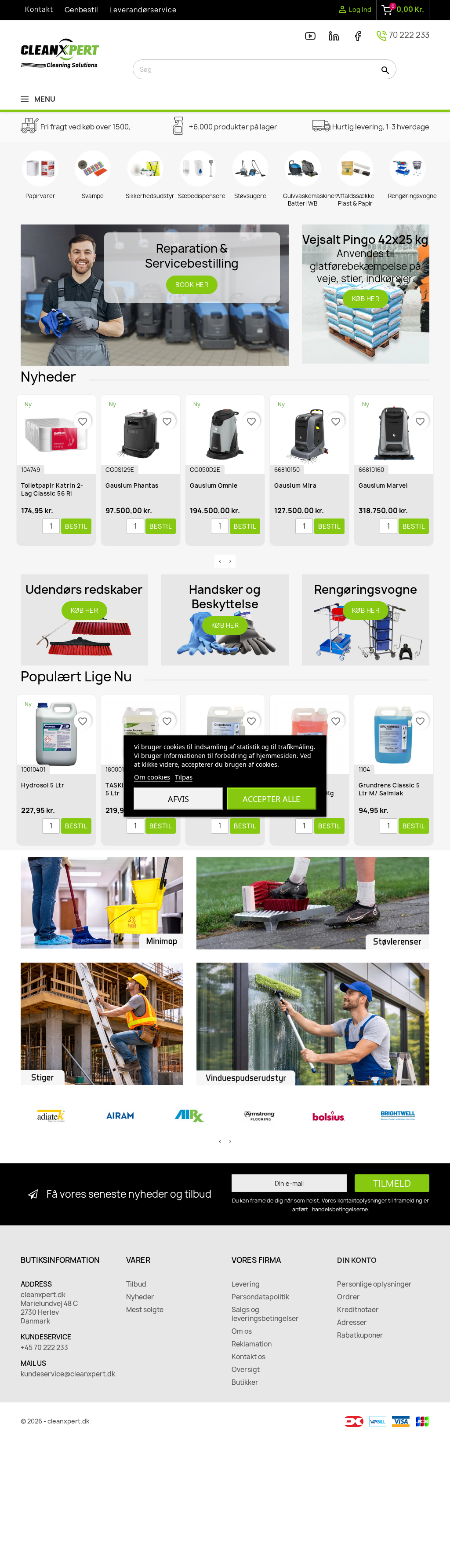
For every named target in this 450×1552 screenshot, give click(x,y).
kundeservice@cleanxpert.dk (67, 1374)
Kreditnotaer (358, 1310)
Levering (246, 1284)
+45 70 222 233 (44, 1347)
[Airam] (120, 1116)
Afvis (178, 799)
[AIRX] (190, 1116)
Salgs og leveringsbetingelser (265, 1314)
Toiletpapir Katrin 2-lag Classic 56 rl (52, 489)
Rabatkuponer (360, 1335)
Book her (191, 284)
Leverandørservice (143, 10)
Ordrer (348, 1297)
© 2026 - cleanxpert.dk (55, 1421)
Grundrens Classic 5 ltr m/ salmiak (389, 789)
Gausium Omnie (214, 485)
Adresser (352, 1322)
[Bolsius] (329, 1116)
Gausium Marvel (383, 485)
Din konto (357, 1260)
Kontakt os (248, 1357)
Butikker (245, 1382)
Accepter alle (271, 799)
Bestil (76, 526)
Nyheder (140, 1297)
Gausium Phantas (132, 485)
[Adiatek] (51, 1116)
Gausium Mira (295, 485)
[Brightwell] (398, 1116)
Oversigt (246, 1369)
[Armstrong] (259, 1116)
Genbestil (81, 10)
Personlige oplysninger (374, 1284)
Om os (242, 1331)
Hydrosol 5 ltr (42, 785)
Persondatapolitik (260, 1297)
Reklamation (252, 1344)
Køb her (366, 298)
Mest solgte (144, 1310)
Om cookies (152, 776)
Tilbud (136, 1284)
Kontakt (39, 9)
